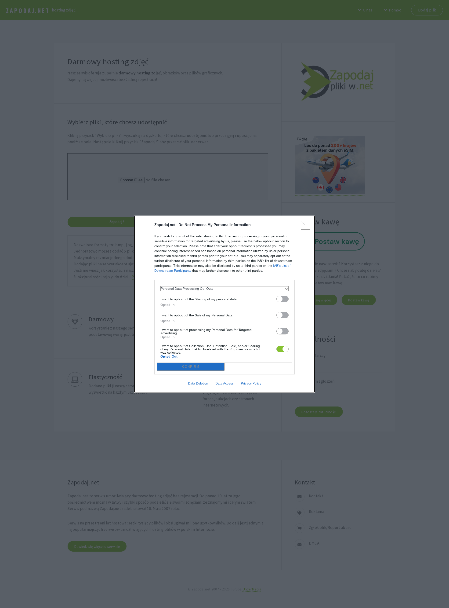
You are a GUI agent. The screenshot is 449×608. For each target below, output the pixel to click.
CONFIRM (190, 366)
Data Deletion (198, 383)
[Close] (305, 225)
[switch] (282, 299)
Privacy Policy (251, 383)
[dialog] (224, 304)
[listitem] (224, 288)
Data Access (224, 383)
